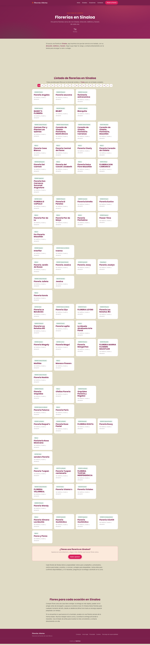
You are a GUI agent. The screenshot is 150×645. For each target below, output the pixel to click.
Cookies (98, 634)
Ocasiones (92, 2)
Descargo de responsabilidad (110, 634)
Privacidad (92, 634)
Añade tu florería (111, 2)
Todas (39, 85)
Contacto (100, 2)
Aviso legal (85, 634)
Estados (84, 2)
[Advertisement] (75, 62)
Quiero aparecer (75, 557)
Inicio (78, 2)
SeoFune (78, 641)
